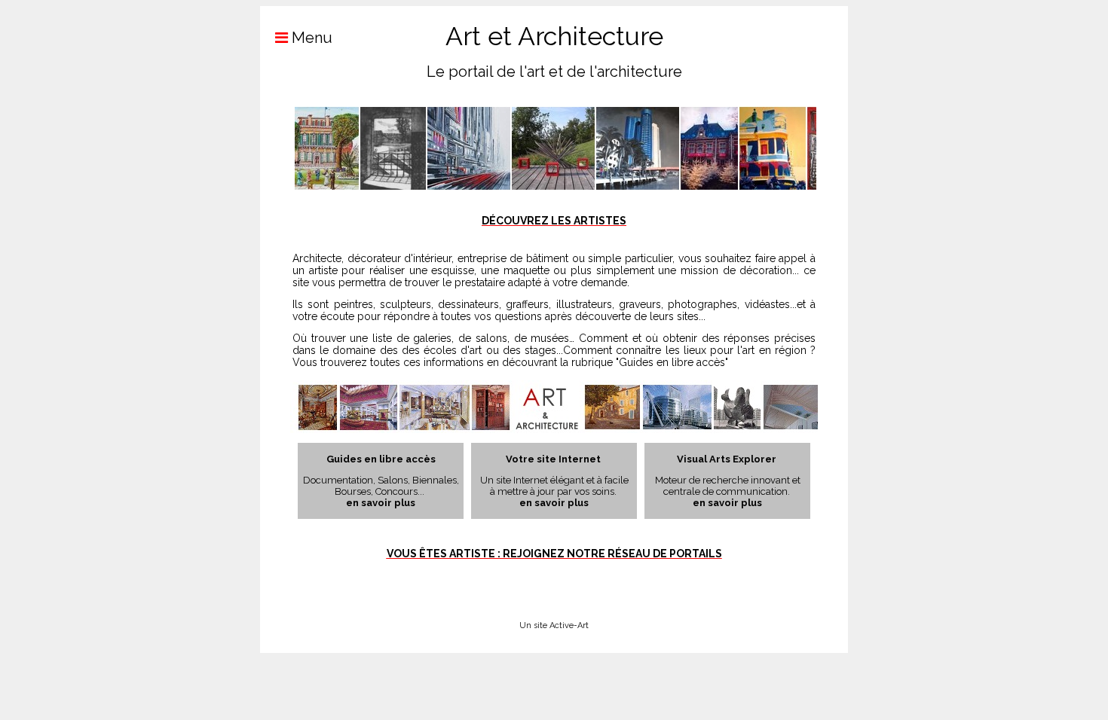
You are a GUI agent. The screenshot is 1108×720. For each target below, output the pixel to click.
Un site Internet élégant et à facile (554, 480)
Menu (310, 38)
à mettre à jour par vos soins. (554, 491)
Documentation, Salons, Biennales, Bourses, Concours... (381, 485)
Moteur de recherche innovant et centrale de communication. (727, 485)
